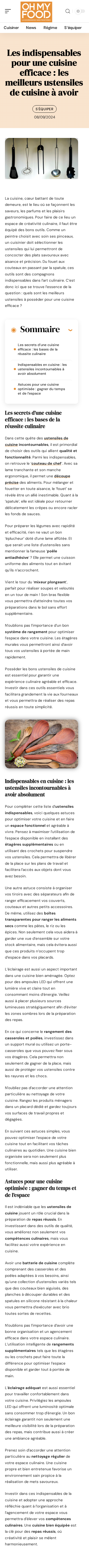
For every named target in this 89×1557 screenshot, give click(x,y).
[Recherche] (67, 11)
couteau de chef (46, 463)
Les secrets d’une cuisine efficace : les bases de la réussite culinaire (38, 349)
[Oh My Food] (35, 11)
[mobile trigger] (9, 11)
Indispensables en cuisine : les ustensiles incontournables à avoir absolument (42, 369)
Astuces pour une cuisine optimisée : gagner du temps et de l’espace (41, 389)
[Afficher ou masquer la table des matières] (66, 330)
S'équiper (44, 109)
